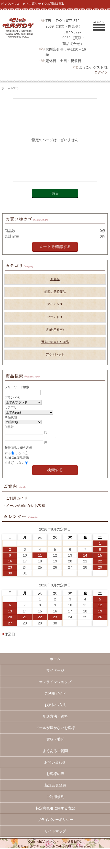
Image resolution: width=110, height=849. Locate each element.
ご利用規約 (55, 797)
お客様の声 (55, 774)
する (8, 453)
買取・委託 (55, 739)
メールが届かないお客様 (25, 505)
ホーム (5, 88)
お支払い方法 (55, 705)
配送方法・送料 (55, 716)
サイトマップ (55, 831)
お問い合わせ (55, 762)
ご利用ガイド (16, 498)
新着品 (55, 279)
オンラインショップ (55, 682)
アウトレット (55, 354)
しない (20, 453)
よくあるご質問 (55, 751)
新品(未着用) (55, 329)
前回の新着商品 (55, 291)
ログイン (101, 72)
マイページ (55, 670)
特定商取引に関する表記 (55, 808)
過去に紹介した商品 (55, 342)
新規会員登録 (55, 785)
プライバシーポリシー (55, 820)
